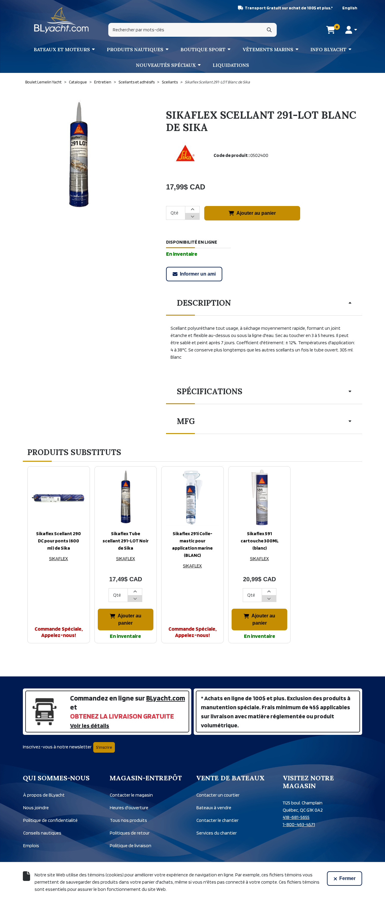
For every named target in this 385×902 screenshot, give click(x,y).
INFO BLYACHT (328, 49)
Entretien (102, 82)
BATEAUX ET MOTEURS (62, 49)
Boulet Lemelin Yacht (43, 82)
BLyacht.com (165, 698)
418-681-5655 (296, 817)
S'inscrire (104, 747)
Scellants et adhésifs (137, 82)
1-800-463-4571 (299, 824)
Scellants (170, 82)
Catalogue (78, 82)
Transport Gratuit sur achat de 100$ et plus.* (289, 7)
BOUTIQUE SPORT (203, 49)
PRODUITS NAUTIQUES (135, 49)
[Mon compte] (351, 30)
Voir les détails (89, 725)
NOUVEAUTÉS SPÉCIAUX (166, 65)
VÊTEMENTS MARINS (267, 49)
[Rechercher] (269, 29)
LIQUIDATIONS (231, 65)
